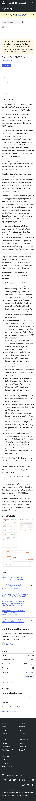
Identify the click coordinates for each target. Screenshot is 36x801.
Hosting (4, 730)
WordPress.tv (7, 750)
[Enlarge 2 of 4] (31, 522)
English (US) (30, 672)
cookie (27, 676)
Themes (22, 727)
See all (31, 697)
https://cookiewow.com (13, 480)
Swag (22, 750)
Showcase (22, 723)
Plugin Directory (7, 9)
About (4, 723)
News (4, 727)
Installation (8, 83)
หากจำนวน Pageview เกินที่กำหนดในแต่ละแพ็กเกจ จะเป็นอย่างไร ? (14, 621)
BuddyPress (7, 767)
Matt (4, 760)
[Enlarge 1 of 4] (15, 522)
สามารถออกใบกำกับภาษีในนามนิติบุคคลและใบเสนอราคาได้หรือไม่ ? (14, 578)
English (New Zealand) (14, 775)
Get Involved (23, 740)
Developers (6, 747)
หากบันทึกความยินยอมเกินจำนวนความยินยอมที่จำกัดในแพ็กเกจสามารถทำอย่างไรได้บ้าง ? (13, 612)
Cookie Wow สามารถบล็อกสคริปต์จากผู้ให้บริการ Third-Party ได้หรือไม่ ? (15, 595)
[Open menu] (33, 3)
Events (21, 743)
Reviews (7, 78)
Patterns (22, 733)
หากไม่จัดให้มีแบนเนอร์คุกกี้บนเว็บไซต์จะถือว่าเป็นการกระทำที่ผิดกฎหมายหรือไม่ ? (11, 587)
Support (6, 93)
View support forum (9, 711)
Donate (22, 747)
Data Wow (8, 60)
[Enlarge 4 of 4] (31, 552)
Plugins (21, 730)
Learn (4, 740)
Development (8, 88)
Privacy (4, 733)
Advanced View (7, 682)
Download (6, 65)
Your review (6, 697)
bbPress (6, 763)
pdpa (31, 676)
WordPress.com (8, 756)
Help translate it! (19, 15)
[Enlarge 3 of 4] (15, 537)
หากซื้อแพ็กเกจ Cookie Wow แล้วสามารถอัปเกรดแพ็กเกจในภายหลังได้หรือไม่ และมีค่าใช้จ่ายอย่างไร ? (13, 603)
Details (6, 73)
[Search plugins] (22, 22)
